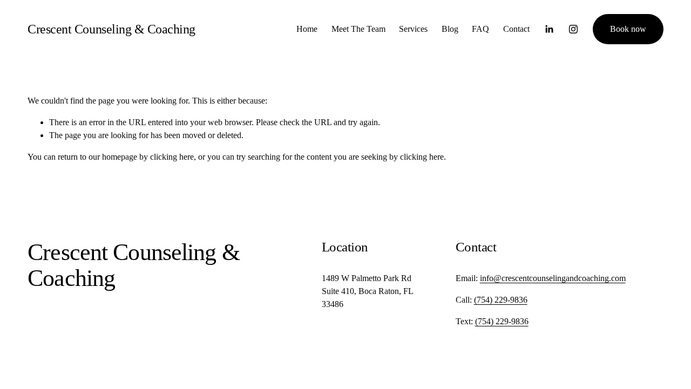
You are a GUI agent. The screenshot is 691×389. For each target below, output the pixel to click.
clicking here (172, 156)
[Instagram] (573, 29)
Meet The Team (358, 28)
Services (413, 28)
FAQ (480, 28)
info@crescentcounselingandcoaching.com (553, 278)
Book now (628, 28)
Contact (516, 28)
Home (306, 28)
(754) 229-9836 (500, 299)
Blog (450, 28)
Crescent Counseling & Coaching (111, 29)
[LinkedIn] (549, 29)
